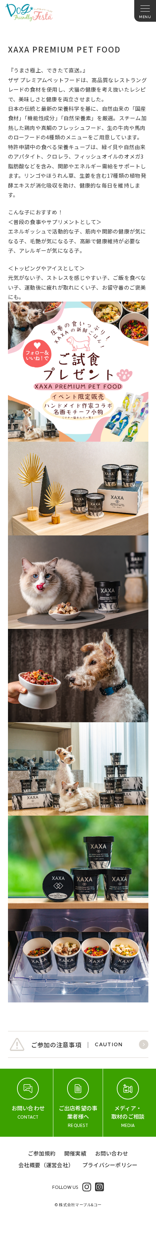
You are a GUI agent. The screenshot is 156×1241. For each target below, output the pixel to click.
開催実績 (75, 1153)
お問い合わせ (111, 1153)
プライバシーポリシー (109, 1165)
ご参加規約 (42, 1153)
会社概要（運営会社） (46, 1165)
